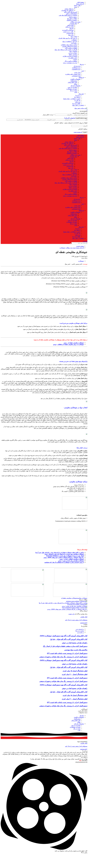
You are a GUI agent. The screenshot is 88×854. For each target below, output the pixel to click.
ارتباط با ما (77, 97)
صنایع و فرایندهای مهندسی (69, 46)
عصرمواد (81, 94)
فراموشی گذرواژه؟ (69, 118)
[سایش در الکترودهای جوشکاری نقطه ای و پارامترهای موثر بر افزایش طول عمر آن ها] (76, 601)
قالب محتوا (77, 5)
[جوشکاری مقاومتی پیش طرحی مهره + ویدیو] (77, 604)
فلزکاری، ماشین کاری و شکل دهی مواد (66, 49)
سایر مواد (71, 35)
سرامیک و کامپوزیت (68, 30)
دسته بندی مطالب (75, 22)
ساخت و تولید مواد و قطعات (69, 44)
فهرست (85, 241)
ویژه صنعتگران (76, 67)
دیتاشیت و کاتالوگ (72, 20)
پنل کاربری (77, 100)
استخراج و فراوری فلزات (70, 56)
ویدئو (75, 7)
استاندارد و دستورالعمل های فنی (68, 15)
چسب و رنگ (73, 90)
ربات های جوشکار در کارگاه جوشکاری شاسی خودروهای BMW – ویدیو (67, 609)
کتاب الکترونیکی (72, 82)
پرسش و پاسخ (73, 17)
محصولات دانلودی (75, 79)
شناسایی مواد (73, 51)
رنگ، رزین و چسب (68, 31)
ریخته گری (74, 43)
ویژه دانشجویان (76, 69)
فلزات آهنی (70, 25)
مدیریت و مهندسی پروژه (70, 62)
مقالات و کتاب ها (72, 18)
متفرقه (82, 715)
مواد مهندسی (73, 23)
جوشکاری (74, 40)
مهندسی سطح (73, 54)
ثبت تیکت (77, 102)
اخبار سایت (77, 72)
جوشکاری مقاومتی (82, 598)
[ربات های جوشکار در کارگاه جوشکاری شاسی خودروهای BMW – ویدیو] (74, 607)
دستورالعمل (73, 80)
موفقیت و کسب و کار (71, 61)
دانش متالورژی (72, 58)
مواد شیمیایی (70, 33)
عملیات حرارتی (72, 53)
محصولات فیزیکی (75, 85)
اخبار (82, 71)
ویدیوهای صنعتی (69, 8)
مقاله (75, 84)
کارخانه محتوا (80, 4)
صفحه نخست (80, 246)
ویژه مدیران (77, 66)
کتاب (75, 92)
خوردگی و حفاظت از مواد (69, 41)
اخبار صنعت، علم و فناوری (72, 74)
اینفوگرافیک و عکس (71, 13)
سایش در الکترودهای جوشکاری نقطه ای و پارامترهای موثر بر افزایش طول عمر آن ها (63, 603)
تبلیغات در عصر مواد (78, 105)
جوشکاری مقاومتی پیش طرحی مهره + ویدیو (74, 606)
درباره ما (77, 95)
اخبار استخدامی (76, 76)
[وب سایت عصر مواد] (80, 108)
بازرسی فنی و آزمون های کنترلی (67, 38)
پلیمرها (72, 28)
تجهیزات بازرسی (72, 87)
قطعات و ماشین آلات (71, 48)
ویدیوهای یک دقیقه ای (67, 10)
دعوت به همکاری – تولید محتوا (71, 98)
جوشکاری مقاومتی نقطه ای (69, 598)
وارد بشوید (72, 614)
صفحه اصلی (80, 2)
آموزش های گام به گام (70, 12)
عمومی (75, 59)
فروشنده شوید (78, 132)
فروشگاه (81, 77)
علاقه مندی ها (76, 103)
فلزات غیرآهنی (69, 26)
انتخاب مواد (74, 36)
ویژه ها (82, 64)
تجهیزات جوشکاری (71, 89)
